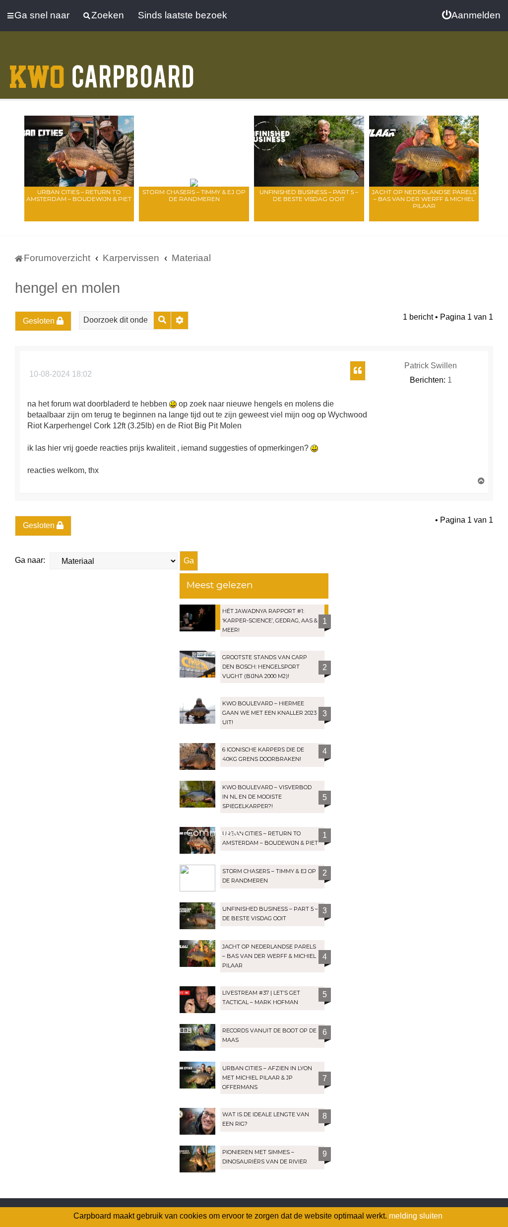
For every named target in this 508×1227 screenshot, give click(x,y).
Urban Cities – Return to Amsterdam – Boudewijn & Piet (78, 195)
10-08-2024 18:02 (59, 374)
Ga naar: (30, 560)
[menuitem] (471, 15)
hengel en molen (67, 288)
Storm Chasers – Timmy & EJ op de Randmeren (194, 195)
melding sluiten (416, 1216)
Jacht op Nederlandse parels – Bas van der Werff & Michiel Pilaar (424, 198)
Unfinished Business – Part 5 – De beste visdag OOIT (308, 195)
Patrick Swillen (430, 365)
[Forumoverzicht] (101, 70)
